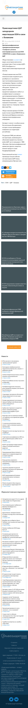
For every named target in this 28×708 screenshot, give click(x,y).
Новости (14, 645)
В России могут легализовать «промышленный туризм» (10, 361)
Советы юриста (14, 651)
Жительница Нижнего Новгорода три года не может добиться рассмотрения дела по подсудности (13, 551)
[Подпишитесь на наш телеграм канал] (8, 173)
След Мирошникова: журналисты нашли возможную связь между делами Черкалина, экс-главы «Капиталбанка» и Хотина (12, 582)
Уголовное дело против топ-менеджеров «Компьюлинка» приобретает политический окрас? (12, 535)
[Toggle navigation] (3, 18)
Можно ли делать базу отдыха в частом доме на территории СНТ (11, 483)
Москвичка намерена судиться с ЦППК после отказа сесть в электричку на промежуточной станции (13, 543)
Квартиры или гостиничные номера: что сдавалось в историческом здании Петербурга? (13, 417)
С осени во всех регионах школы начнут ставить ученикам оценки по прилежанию (12, 424)
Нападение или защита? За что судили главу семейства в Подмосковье (13, 499)
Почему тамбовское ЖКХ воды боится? (11, 528)
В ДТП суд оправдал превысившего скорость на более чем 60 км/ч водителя (12, 446)
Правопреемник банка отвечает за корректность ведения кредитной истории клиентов (12, 453)
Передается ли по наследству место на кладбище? (13, 431)
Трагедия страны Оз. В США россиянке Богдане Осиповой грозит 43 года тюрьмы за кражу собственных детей (13, 591)
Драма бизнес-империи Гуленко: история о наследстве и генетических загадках (12, 514)
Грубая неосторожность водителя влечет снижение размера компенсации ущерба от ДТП (12, 409)
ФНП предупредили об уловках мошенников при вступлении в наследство (11, 477)
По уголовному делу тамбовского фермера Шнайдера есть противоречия (11, 506)
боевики (16, 182)
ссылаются (16, 60)
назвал (20, 154)
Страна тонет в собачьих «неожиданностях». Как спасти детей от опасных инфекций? (12, 615)
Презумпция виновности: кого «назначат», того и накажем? (10, 609)
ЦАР (11, 182)
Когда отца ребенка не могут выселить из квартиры (13, 381)
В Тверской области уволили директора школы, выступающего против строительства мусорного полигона (12, 559)
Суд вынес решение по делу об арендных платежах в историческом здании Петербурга (12, 469)
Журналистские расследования (14, 648)
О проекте (14, 642)
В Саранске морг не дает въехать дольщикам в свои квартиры (11, 574)
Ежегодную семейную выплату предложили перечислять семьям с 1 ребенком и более (12, 368)
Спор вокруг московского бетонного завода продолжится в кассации (12, 395)
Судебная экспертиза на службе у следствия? (11, 622)
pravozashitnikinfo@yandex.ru (16, 661)
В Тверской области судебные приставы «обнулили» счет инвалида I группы (13, 568)
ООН (6, 182)
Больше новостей (14, 347)
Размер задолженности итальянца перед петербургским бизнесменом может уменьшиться (12, 401)
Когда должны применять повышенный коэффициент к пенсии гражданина (12, 461)
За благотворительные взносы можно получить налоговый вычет (13, 375)
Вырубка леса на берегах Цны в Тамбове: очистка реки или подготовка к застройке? (13, 522)
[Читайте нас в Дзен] (8, 178)
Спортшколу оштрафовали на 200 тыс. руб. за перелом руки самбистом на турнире (13, 438)
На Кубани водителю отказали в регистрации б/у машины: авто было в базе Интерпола (13, 388)
